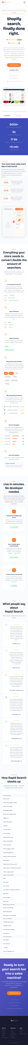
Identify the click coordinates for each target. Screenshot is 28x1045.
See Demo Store (14, 70)
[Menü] (25, 2)
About (3, 1035)
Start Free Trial (14, 65)
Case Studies (13, 1033)
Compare (13, 1037)
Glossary (13, 1035)
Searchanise (4, 1037)
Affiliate (3, 1033)
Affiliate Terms (23, 1033)
